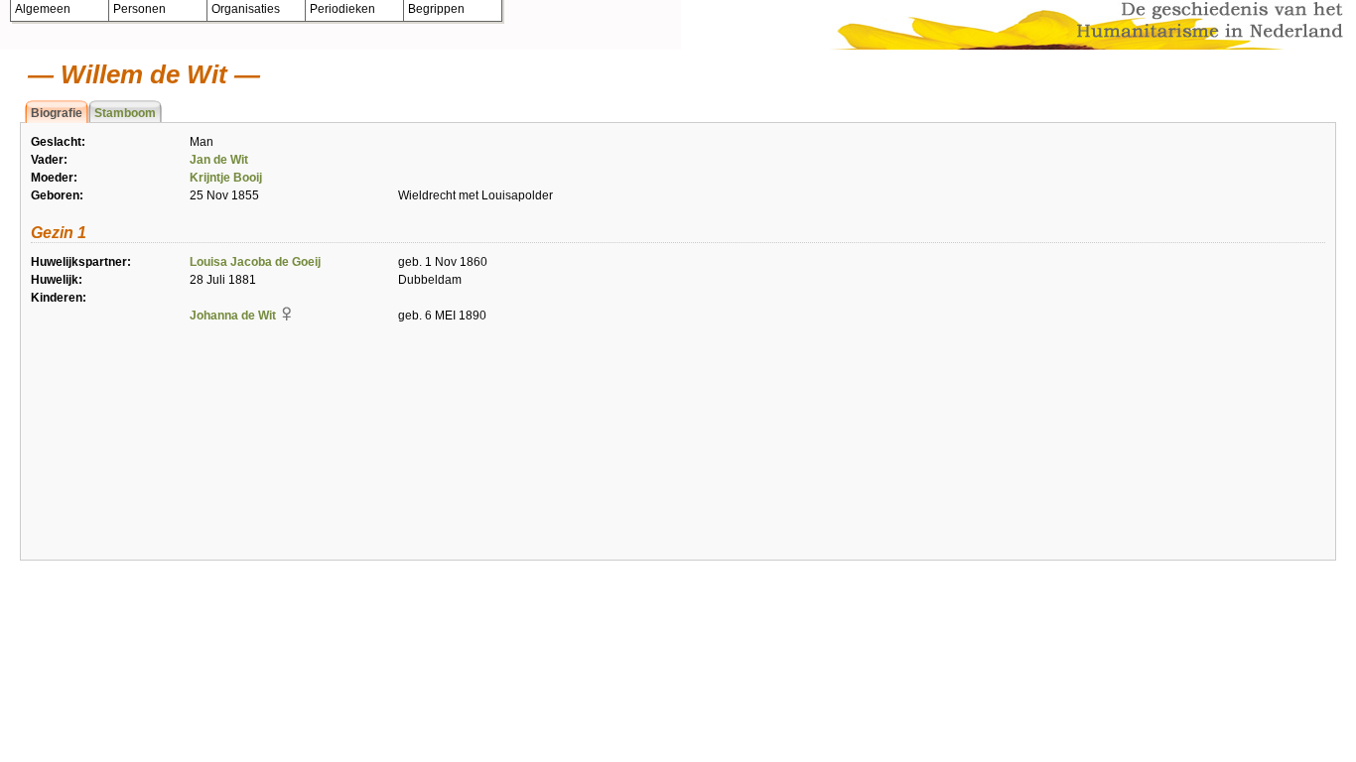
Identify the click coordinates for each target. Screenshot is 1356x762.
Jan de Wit (219, 160)
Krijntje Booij (226, 178)
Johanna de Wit (233, 315)
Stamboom (125, 113)
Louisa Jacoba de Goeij (255, 262)
